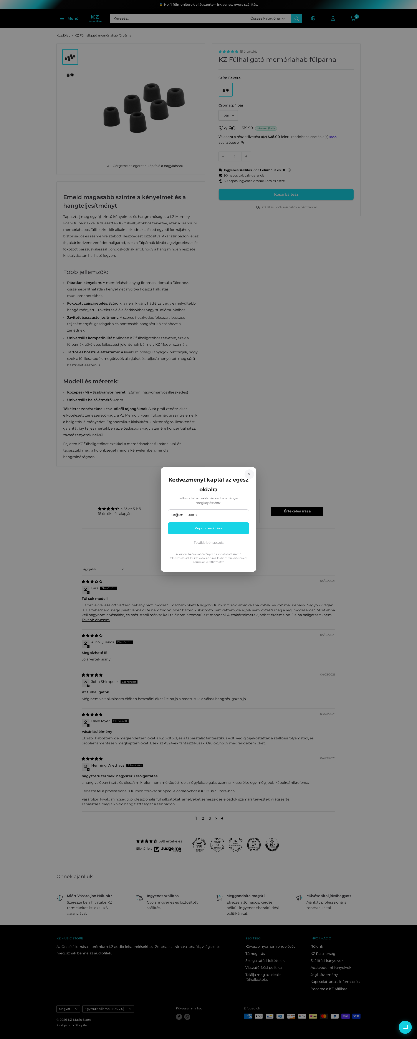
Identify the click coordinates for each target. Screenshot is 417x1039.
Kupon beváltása (208, 528)
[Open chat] (405, 1027)
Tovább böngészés (208, 542)
